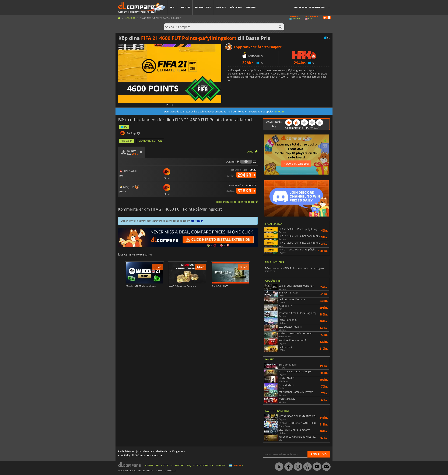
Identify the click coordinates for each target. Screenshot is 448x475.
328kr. (245, 191)
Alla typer (126, 140)
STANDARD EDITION (150, 140)
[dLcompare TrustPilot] (306, 466)
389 (124, 191)
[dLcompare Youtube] (316, 466)
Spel (172, 7)
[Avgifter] (246, 162)
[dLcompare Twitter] (278, 466)
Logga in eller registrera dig (311, 7)
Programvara (203, 7)
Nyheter (251, 7)
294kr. (245, 175)
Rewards (220, 7)
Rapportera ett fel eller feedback (235, 201)
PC (125, 126)
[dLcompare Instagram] (297, 466)
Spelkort (184, 7)
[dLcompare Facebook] (287, 466)
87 (123, 175)
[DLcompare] (129, 464)
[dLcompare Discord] (325, 466)
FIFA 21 (279, 111)
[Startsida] (119, 18)
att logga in (197, 220)
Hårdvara (236, 7)
